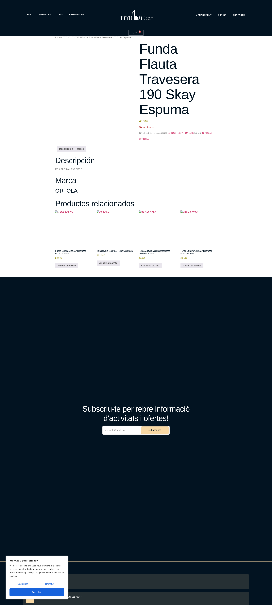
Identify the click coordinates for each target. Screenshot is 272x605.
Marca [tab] (80, 149)
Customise (22, 584)
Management (204, 15)
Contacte (239, 15)
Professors (76, 14)
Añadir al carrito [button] (67, 265)
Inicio (57, 37)
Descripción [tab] (66, 149)
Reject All (50, 584)
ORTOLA (207, 133)
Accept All (37, 592)
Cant (60, 14)
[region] (37, 577)
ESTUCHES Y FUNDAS (74, 37)
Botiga (222, 15)
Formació (45, 14)
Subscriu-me (154, 430)
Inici (29, 14)
